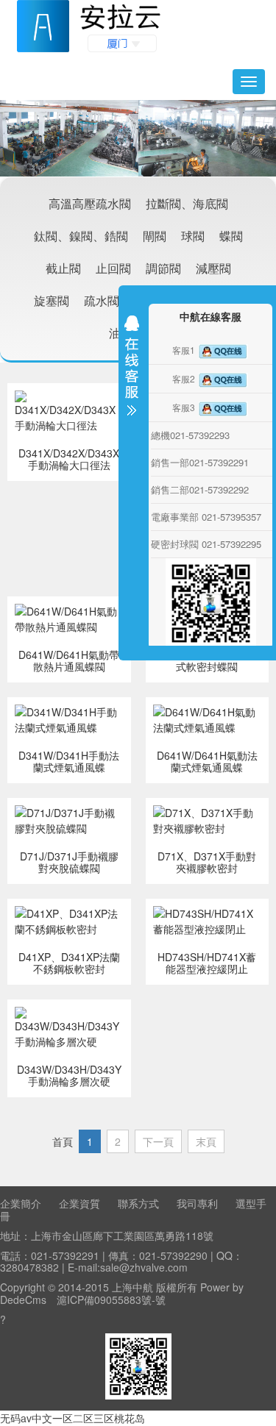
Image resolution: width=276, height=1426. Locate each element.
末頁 (206, 1141)
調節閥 (163, 268)
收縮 (131, 369)
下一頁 (158, 1141)
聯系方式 (138, 1203)
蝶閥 (231, 235)
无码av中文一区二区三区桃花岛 (72, 1418)
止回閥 (113, 268)
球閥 (193, 235)
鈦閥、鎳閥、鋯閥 (81, 235)
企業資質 (79, 1203)
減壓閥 (213, 268)
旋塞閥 (51, 300)
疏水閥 (101, 300)
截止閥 (63, 268)
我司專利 (197, 1203)
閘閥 (154, 235)
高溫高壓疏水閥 (90, 203)
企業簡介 (20, 1203)
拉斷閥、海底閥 (187, 203)
